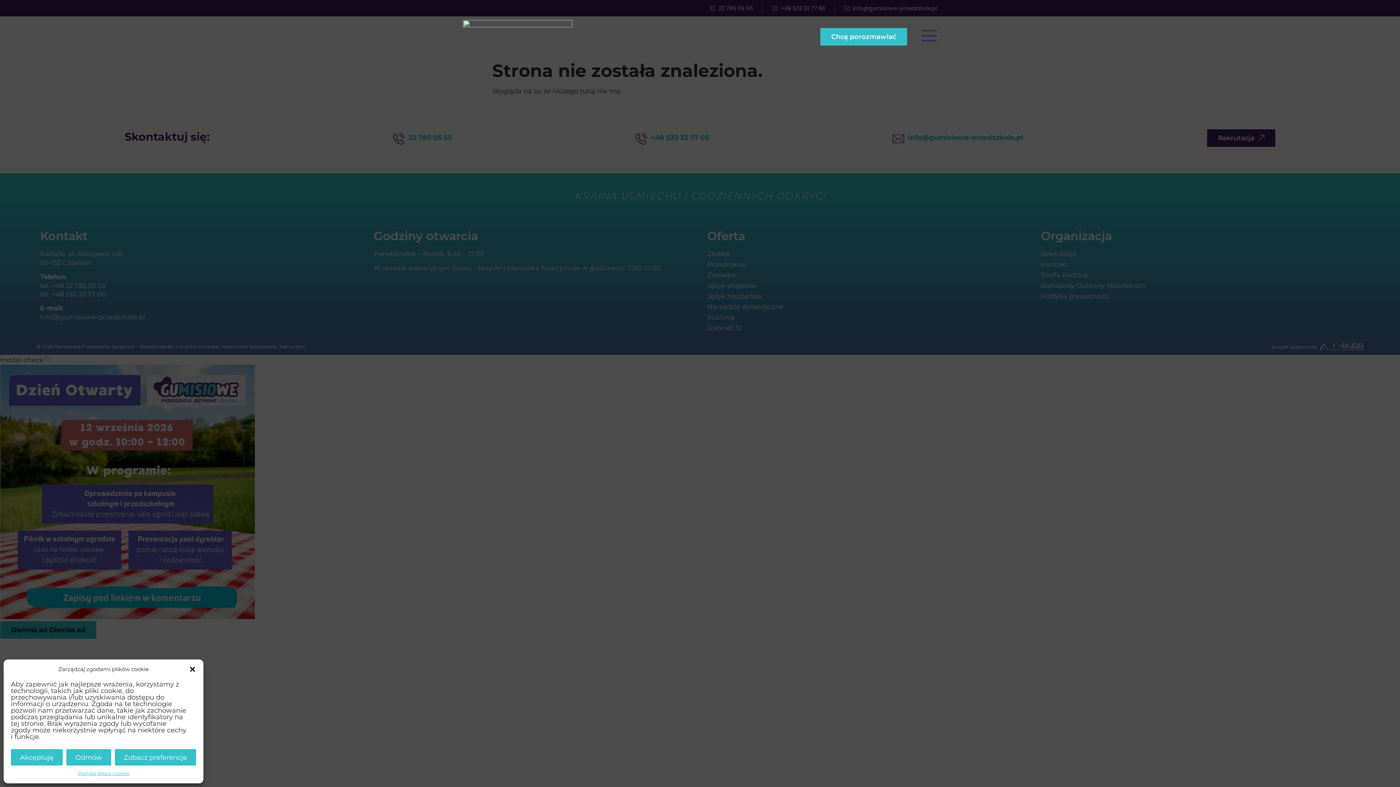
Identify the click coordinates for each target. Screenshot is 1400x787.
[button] (192, 669)
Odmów (88, 757)
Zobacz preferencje (155, 757)
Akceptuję (37, 757)
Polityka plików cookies (103, 773)
